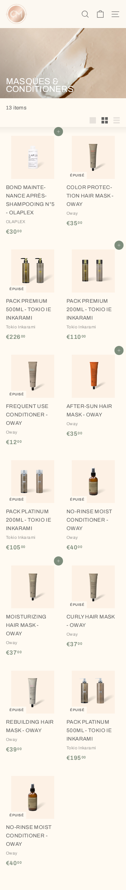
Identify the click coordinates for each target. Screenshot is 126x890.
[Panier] (100, 14)
